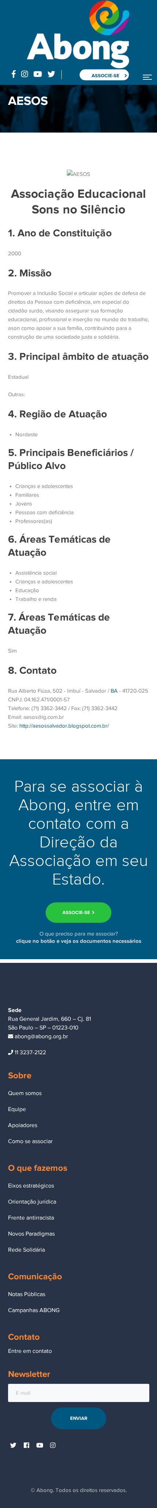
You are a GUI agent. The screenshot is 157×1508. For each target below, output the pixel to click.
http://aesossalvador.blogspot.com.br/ (64, 726)
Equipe (17, 1109)
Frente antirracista (31, 1217)
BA (114, 691)
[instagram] (52, 1445)
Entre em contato (30, 1351)
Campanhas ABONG (34, 1310)
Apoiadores (22, 1125)
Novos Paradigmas (31, 1234)
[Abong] (77, 34)
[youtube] (39, 1445)
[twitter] (13, 1445)
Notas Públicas (26, 1294)
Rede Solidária (26, 1250)
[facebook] (26, 1445)
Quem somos (25, 1093)
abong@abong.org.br (40, 1036)
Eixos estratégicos (31, 1185)
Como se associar (30, 1141)
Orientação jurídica (32, 1201)
